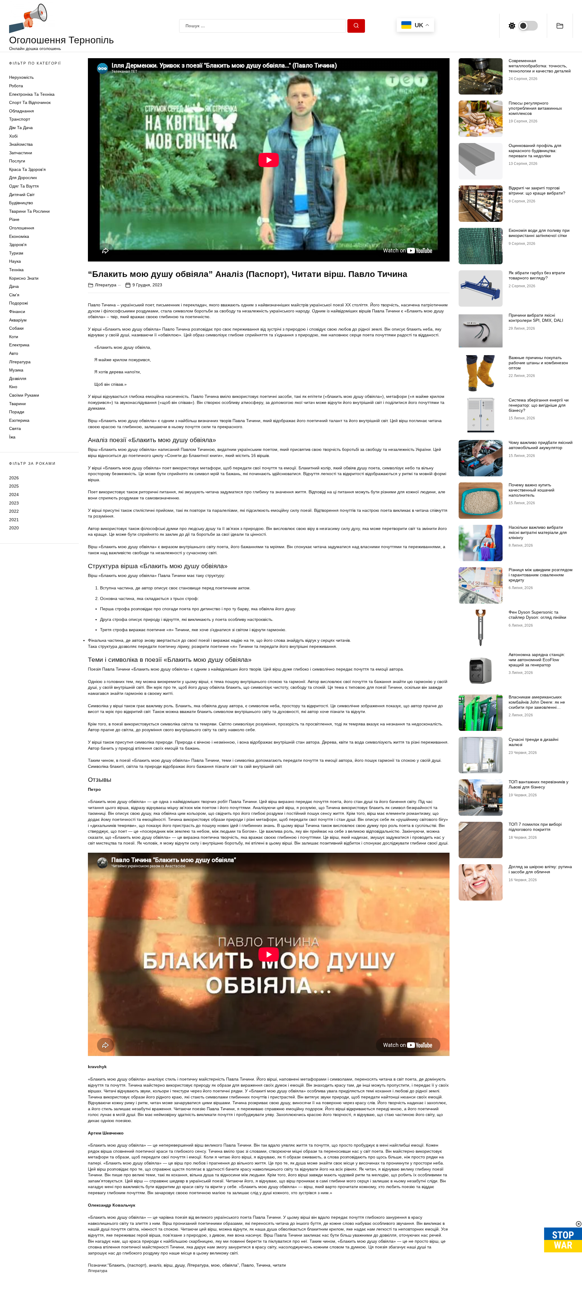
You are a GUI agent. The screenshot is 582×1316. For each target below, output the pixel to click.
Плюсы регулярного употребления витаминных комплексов (535, 108)
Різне (14, 219)
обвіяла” (230, 1265)
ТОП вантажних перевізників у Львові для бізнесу (538, 784)
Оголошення (21, 227)
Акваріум (18, 320)
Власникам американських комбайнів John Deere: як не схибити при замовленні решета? (537, 705)
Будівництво (21, 202)
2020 (14, 527)
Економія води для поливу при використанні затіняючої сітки (539, 233)
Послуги (17, 160)
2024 (14, 494)
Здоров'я (18, 244)
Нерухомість (21, 77)
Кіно (13, 386)
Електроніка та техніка (32, 94)
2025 (14, 486)
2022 (14, 511)
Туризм (16, 253)
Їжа (12, 437)
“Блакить (116, 1265)
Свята (15, 428)
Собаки (16, 328)
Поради (16, 411)
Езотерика (19, 420)
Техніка (16, 269)
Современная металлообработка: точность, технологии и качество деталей (540, 65)
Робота (16, 85)
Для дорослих (23, 177)
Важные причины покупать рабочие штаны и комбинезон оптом (538, 362)
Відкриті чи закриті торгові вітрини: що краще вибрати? (537, 190)
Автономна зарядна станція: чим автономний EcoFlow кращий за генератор (537, 659)
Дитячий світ (22, 194)
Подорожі (18, 303)
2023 (14, 503)
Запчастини (20, 152)
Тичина (263, 1265)
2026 (14, 477)
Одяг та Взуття (24, 186)
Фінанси (17, 311)
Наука (15, 261)
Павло (247, 1265)
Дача (14, 286)
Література (20, 361)
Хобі (13, 136)
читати (279, 1265)
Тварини (17, 403)
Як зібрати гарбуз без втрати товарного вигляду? (537, 275)
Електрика (19, 344)
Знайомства (21, 144)
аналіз (155, 1265)
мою (215, 1265)
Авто (13, 353)
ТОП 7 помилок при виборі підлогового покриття (535, 827)
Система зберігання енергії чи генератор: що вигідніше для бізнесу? (539, 405)
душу (180, 1265)
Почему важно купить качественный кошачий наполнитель (531, 490)
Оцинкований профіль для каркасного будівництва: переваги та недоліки (535, 150)
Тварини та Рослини (29, 211)
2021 (14, 519)
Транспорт (19, 119)
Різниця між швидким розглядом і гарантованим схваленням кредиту (541, 574)
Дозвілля (17, 378)
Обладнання (21, 110)
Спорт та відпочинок (30, 102)
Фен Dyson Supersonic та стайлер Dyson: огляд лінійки (537, 615)
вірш (168, 1265)
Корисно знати (23, 278)
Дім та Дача (21, 127)
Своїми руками (24, 395)
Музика (16, 370)
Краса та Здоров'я (27, 169)
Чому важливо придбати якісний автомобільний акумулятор (541, 445)
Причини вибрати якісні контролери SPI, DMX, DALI (536, 318)
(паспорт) (136, 1265)
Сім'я (14, 294)
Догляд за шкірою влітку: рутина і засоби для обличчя (540, 869)
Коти (13, 336)
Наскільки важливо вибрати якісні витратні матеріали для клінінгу (538, 532)
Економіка (19, 236)
